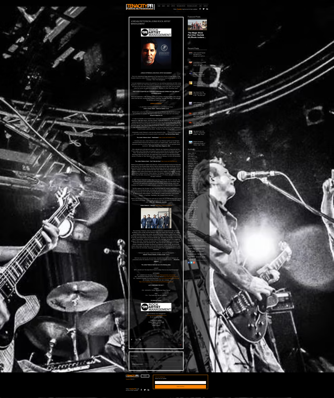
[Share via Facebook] (131, 339)
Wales (193, 257)
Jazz (193, 251)
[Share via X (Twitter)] (136, 339)
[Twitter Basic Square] (191, 263)
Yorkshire (198, 257)
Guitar (189, 251)
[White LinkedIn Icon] (207, 9)
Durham (190, 248)
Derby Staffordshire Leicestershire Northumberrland (197, 246)
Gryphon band (201, 248)
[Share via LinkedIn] (140, 339)
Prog (189, 257)
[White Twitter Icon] (203, 9)
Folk (194, 248)
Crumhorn (190, 243)
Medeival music (192, 254)
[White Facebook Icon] (200, 9)
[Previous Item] (190, 25)
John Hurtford (199, 251)
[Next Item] (204, 25)
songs (203, 257)
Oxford (204, 254)
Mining (199, 254)
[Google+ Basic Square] (194, 263)
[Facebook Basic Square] (189, 263)
